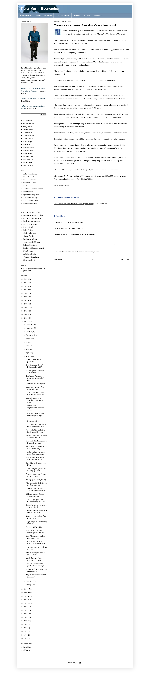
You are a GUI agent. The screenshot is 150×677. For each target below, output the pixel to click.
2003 (26, 617)
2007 (26, 603)
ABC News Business (30, 174)
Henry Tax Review (30, 260)
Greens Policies (28, 236)
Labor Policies (28, 230)
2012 (26, 321)
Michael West (28, 150)
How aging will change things (36, 479)
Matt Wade (27, 144)
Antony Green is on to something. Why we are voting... (35, 400)
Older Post (125, 259)
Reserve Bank (28, 227)
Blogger (79, 662)
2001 (26, 624)
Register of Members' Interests (33, 248)
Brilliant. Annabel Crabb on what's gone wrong (35, 495)
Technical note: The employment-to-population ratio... (35, 407)
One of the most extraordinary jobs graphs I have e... (36, 537)
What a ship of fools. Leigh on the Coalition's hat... (36, 484)
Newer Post (58, 259)
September (30, 335)
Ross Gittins (27, 162)
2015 (26, 311)
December (29, 324)
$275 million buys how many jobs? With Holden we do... (36, 425)
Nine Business (28, 191)
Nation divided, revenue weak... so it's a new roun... (36, 542)
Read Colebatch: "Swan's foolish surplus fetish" (34, 366)
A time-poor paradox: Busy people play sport (35, 388)
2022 (26, 286)
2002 (26, 621)
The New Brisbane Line (34, 527)
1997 (26, 638)
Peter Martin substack (30, 203)
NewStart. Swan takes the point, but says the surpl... (35, 564)
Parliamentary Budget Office (33, 215)
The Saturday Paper (30, 177)
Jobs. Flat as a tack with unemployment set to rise (35, 531)
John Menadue (28, 135)
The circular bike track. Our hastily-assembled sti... (35, 431)
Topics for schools (62, 15)
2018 (26, 300)
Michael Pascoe (28, 147)
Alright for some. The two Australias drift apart (34, 559)
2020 (26, 293)
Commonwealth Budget (31, 212)
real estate (71, 252)
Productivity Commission (32, 221)
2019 (26, 296)
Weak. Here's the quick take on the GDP (36, 548)
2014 (26, 314)
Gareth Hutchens (29, 123)
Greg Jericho (27, 126)
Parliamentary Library (31, 239)
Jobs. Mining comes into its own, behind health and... (35, 458)
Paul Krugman (28, 159)
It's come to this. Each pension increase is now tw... (36, 442)
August (28, 338)
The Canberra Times (30, 200)
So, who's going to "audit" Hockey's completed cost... (36, 500)
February (29, 581)
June (28, 345)
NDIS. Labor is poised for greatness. (35, 360)
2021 (26, 289)
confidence (63, 252)
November (29, 328)
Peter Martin (27, 647)
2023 (26, 282)
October (29, 331)
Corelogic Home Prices (31, 257)
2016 (26, 307)
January (29, 584)
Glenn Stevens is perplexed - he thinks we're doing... (36, 447)
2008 (26, 599)
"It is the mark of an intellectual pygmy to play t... (36, 570)
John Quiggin (28, 138)
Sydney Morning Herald (64, 185)
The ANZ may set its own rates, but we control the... (35, 393)
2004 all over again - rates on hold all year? (35, 553)
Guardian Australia (30, 182)
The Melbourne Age (30, 197)
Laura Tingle (27, 141)
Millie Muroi (27, 153)
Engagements (99, 15)
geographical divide (117, 145)
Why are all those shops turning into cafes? (36, 575)
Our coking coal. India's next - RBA (36, 464)
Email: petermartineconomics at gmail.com (34, 269)
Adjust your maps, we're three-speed (69, 222)
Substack (76, 15)
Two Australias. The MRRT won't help (70, 228)
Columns (26, 650)
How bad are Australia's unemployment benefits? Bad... (35, 378)
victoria (96, 252)
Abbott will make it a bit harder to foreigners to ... (36, 420)
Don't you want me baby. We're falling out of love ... (36, 517)
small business (79, 252)
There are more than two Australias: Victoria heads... (36, 489)
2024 (26, 279)
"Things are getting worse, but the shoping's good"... (36, 469)
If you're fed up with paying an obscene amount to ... (36, 436)
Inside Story (27, 186)
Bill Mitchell (27, 120)
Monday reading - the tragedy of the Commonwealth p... (36, 453)
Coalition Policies (29, 233)
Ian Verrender (28, 129)
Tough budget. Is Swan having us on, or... (36, 522)
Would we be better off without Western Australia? (75, 234)
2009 (26, 596)
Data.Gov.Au (28, 251)
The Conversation (29, 180)
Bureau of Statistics (30, 224)
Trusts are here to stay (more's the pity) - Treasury (36, 475)
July (27, 342)
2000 (26, 628)
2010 (26, 592)
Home (92, 259)
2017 (26, 304)
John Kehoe (27, 132)
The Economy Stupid (44, 15)
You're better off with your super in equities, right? (35, 414)
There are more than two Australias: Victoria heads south (85, 25)
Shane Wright (28, 165)
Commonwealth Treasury (32, 218)
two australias (89, 252)
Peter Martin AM (26, 15)
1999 (26, 631)
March (28, 356)
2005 (26, 610)
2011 (26, 589)
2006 (26, 606)
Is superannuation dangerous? (36, 383)
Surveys (87, 15)
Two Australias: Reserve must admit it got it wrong (74, 203)
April (28, 352)
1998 (26, 635)
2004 (26, 613)
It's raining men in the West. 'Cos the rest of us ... (35, 371)
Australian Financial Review (33, 189)
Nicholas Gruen (28, 156)
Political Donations (30, 245)
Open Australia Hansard (31, 242)
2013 (26, 318)
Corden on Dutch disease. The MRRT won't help (36, 511)
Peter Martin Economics (40, 8)
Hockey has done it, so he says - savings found (36, 506)
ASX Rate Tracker (29, 254)
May (28, 349)
